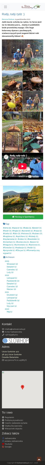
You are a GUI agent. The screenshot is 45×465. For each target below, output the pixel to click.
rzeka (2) (8, 233)
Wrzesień (12, 264)
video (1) (22, 239)
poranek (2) (28, 231)
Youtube (8, 444)
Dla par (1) (21, 250)
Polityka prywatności (13, 420)
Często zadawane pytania (15, 423)
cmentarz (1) (9, 242)
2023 (7, 261)
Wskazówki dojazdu (13, 429)
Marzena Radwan (8, 19)
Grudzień (12, 295)
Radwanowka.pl (23, 463)
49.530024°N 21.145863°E (15, 360)
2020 (7, 309)
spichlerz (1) (22, 236)
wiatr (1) (32, 247)
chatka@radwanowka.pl (14, 329)
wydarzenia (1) (10, 239)
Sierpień (11, 267)
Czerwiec (12, 269)
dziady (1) (34, 236)
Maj (9, 312)
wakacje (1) (21, 247)
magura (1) (8, 245)
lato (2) (17, 233)
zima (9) (7, 228)
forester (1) (9, 247)
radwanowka (10, 438)
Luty (10, 272)
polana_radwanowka (13, 441)
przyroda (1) (9, 250)
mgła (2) (17, 231)
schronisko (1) (22, 245)
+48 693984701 (11, 335)
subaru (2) (38, 233)
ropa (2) (38, 231)
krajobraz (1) (9, 236)
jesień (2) (37, 228)
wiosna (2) (26, 233)
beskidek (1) (34, 239)
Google (8, 447)
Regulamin (9, 417)
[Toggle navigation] (5, 6)
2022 (7, 275)
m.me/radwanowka (13, 332)
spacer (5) (17, 228)
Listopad (12, 278)
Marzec (11, 289)
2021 (7, 292)
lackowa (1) (35, 245)
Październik (13, 281)
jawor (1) (34, 242)
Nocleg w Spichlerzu (24, 217)
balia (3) (27, 228)
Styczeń (12, 306)
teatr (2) (7, 231)
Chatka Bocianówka (13, 426)
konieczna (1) (23, 242)
